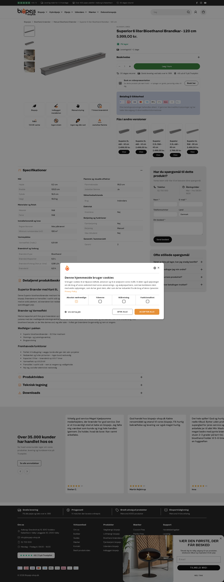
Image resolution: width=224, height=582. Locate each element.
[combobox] (154, 268)
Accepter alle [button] (146, 311)
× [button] (158, 268)
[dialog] (112, 291)
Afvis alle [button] (122, 311)
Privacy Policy (71, 291)
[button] (72, 311)
